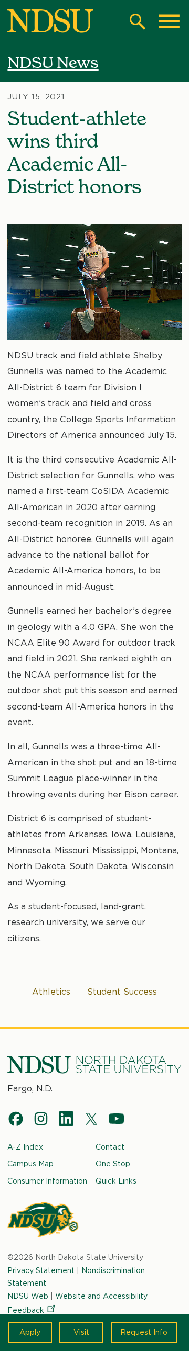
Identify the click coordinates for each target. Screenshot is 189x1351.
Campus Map (30, 1163)
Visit (81, 1332)
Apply (29, 1332)
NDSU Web (27, 1296)
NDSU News (52, 62)
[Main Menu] (169, 21)
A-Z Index (25, 1147)
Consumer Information (47, 1181)
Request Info (143, 1332)
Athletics (51, 992)
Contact (110, 1147)
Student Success (122, 992)
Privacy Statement (41, 1270)
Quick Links (116, 1181)
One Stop (113, 1163)
